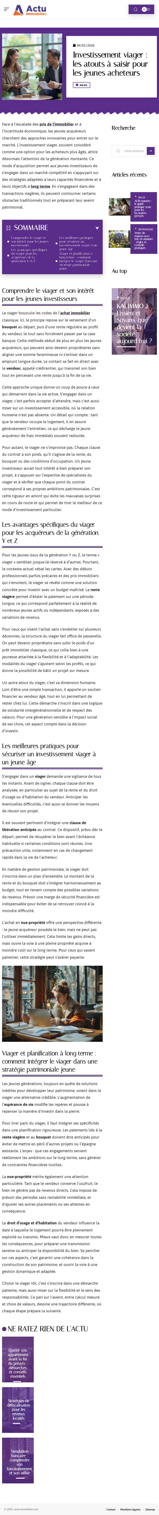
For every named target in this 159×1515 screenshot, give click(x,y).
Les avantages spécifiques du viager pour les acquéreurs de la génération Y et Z (29, 255)
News (83, 85)
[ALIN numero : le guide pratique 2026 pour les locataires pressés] (119, 207)
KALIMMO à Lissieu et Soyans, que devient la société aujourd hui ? (134, 323)
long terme (40, 186)
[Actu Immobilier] (29, 9)
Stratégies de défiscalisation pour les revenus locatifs (18, 1409)
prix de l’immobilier (57, 124)
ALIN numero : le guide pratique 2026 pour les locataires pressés (143, 208)
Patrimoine (145, 229)
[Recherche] (136, 9)
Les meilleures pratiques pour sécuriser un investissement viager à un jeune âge (78, 243)
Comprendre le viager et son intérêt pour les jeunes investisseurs (29, 241)
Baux (141, 197)
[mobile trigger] (7, 9)
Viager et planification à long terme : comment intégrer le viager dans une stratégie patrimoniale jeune (78, 261)
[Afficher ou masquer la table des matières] (73, 228)
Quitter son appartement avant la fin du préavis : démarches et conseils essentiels (18, 1363)
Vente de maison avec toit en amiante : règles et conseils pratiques (144, 240)
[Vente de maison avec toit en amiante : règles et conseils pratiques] (119, 239)
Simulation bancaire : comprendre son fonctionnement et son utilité (19, 1462)
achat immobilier (75, 313)
